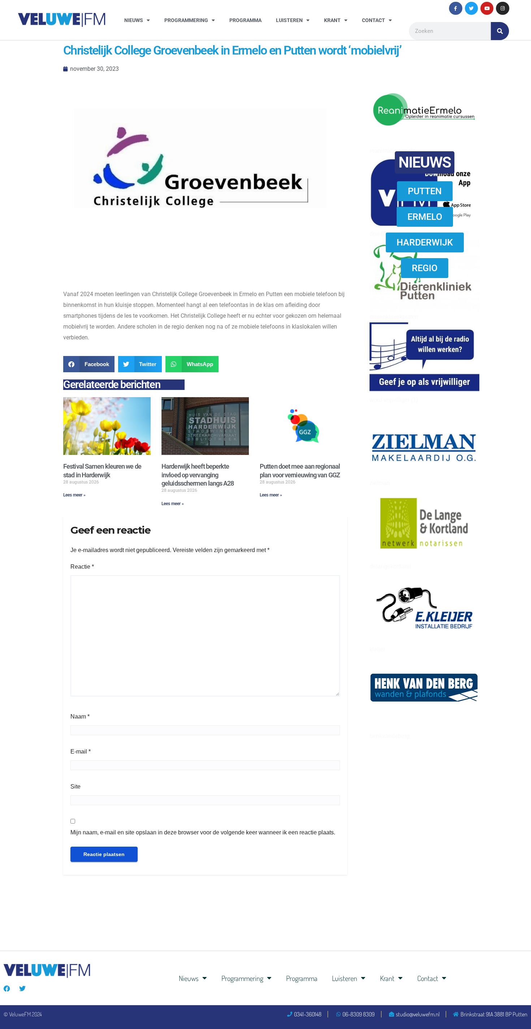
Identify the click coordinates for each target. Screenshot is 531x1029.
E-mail (80, 751)
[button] (89, 364)
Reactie (82, 567)
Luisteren (289, 20)
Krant (332, 20)
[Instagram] (502, 8)
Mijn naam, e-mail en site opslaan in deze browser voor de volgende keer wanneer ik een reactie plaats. (202, 832)
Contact (373, 20)
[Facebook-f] (455, 8)
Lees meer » (74, 495)
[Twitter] (471, 8)
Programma (245, 20)
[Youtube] (486, 8)
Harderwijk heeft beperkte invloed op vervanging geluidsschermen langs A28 (197, 475)
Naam (80, 716)
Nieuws (133, 20)
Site (75, 786)
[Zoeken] (500, 31)
